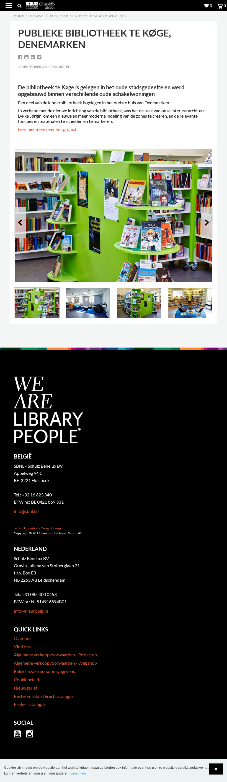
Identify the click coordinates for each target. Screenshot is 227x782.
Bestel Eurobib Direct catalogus (44, 696)
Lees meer (78, 773)
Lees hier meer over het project (47, 129)
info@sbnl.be (26, 511)
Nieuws (36, 16)
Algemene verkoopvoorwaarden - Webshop (55, 663)
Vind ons (22, 646)
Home (19, 16)
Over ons (22, 638)
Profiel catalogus (30, 704)
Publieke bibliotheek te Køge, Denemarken (88, 16)
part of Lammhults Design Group (37, 528)
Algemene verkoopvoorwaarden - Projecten (55, 654)
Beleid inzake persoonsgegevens (44, 671)
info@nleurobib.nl (31, 610)
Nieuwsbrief (25, 687)
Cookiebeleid (26, 679)
